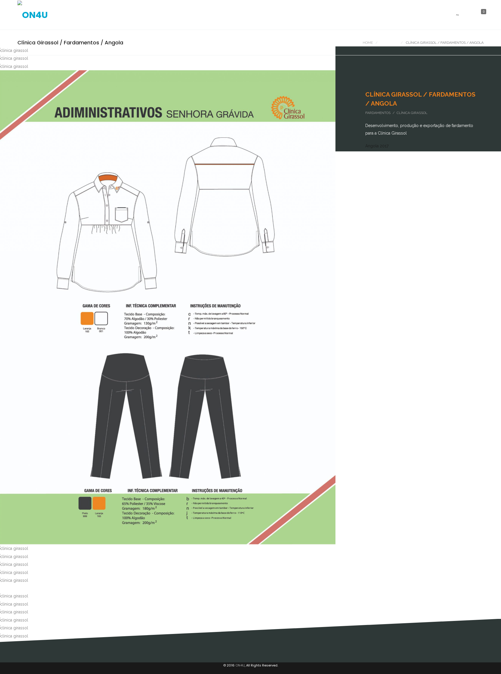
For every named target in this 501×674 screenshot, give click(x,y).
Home (368, 43)
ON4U (240, 665)
